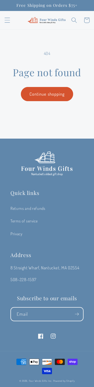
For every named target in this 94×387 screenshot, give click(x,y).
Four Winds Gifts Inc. (40, 380)
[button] (7, 20)
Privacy (16, 233)
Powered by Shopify (64, 380)
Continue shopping (47, 94)
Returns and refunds (27, 208)
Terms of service (24, 221)
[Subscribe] (76, 314)
